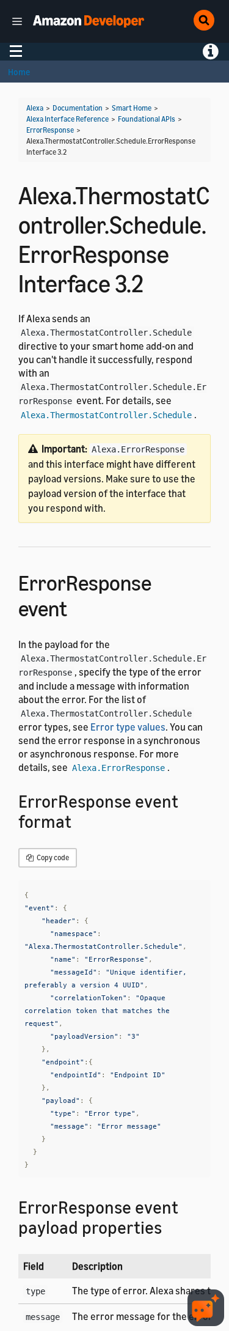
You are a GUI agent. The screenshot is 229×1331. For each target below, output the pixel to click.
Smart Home (131, 107)
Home (19, 72)
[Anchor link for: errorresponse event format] (80, 820)
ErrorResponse (50, 130)
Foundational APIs (146, 119)
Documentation (78, 107)
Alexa (34, 107)
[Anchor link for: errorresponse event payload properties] (171, 1226)
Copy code (52, 857)
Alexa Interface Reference (67, 119)
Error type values (127, 727)
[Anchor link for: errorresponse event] (78, 607)
